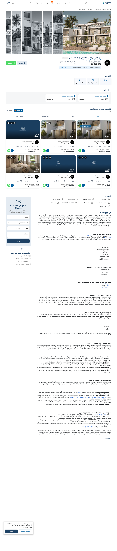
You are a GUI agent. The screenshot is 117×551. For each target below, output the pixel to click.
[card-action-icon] (85, 123)
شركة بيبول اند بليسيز (101, 415)
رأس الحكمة (107, 237)
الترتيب (10, 110)
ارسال (18, 241)
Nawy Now (19, 116)
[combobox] (20, 223)
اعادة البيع (45, 116)
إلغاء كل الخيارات (64, 67)
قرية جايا (107, 284)
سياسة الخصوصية (25, 531)
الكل (98, 116)
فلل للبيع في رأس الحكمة (98, 397)
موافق (11, 531)
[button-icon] (83, 150)
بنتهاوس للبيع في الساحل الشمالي (79, 397)
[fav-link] (12, 3)
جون (108, 286)
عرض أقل (107, 438)
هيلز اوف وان (85, 427)
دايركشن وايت (105, 287)
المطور (71, 116)
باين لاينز (93, 427)
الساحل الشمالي (86, 236)
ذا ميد (79, 392)
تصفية (18, 110)
